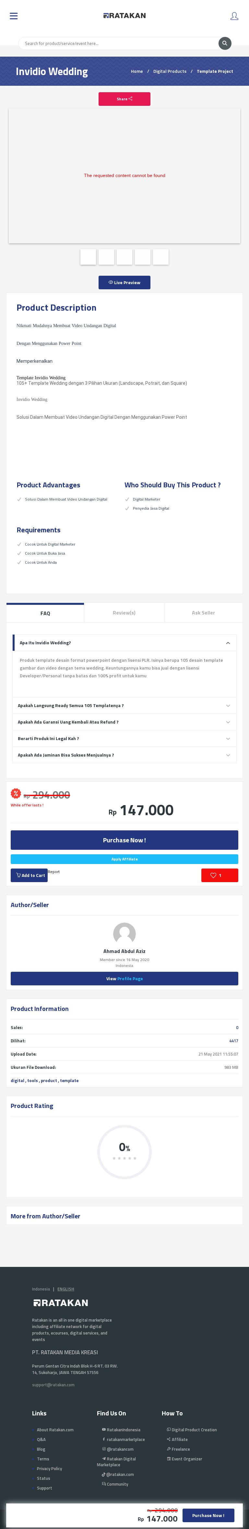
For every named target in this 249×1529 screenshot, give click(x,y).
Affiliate (179, 1439)
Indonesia (41, 1289)
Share (122, 99)
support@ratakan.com (53, 1384)
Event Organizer (186, 1459)
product (49, 1080)
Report (54, 872)
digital (17, 1080)
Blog (41, 1449)
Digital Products (169, 71)
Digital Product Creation (194, 1429)
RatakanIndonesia (123, 1429)
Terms (43, 1459)
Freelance (180, 1449)
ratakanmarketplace (125, 1439)
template (69, 1080)
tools (32, 1080)
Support (44, 1488)
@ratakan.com (119, 1474)
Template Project (215, 71)
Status (43, 1478)
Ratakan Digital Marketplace (116, 1462)
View (124, 978)
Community (117, 1484)
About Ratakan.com (55, 1429)
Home (137, 71)
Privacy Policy (49, 1468)
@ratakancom (120, 1449)
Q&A (41, 1439)
